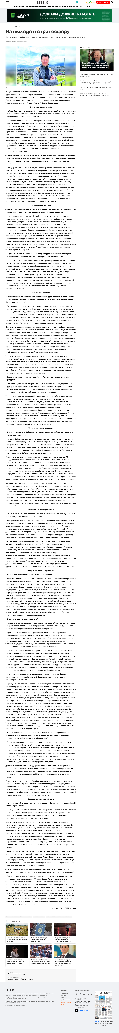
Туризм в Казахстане (12, 916)
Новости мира (34, 6)
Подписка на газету (103, 2)
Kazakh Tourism (51, 916)
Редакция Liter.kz (10, 41)
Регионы (69, 6)
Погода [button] (101, 6)
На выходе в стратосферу (16, 974)
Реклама (63, 995)
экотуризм (60, 916)
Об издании (64, 993)
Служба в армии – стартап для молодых (94, 87)
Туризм (22, 916)
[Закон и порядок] (81, 2)
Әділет (75, 6)
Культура (62, 6)
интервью (28, 916)
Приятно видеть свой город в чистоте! (20, 979)
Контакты (63, 1001)
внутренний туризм (39, 916)
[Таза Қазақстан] (91, 2)
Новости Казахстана (21, 6)
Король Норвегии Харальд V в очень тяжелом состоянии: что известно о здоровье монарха (95, 65)
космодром (68, 916)
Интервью (42, 6)
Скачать (97, 1021)
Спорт (57, 6)
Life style (50, 6)
